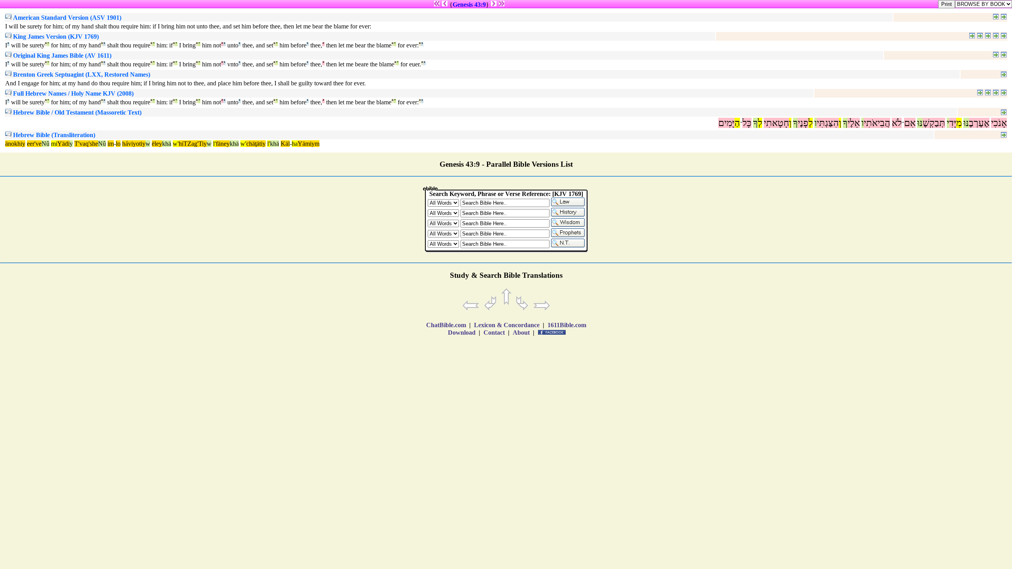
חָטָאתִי (776, 123)
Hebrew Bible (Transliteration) (53, 135)
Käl (285, 143)
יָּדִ (952, 123)
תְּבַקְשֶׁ (934, 123)
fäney (223, 143)
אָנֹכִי (999, 123)
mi (54, 143)
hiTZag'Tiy (193, 143)
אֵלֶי (854, 123)
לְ (810, 123)
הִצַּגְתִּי (828, 123)
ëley (157, 143)
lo (118, 143)
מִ (959, 123)
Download (461, 332)
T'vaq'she (86, 143)
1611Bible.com (567, 325)
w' (176, 143)
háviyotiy (133, 143)
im (111, 143)
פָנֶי (803, 123)
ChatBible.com (446, 325)
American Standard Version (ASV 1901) (66, 17)
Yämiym (308, 143)
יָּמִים (726, 123)
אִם (910, 123)
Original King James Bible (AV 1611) (61, 55)
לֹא (897, 123)
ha (295, 143)
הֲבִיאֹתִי (877, 123)
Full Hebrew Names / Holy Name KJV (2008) (72, 93)
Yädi (63, 143)
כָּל (746, 123)
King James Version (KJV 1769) (55, 36)
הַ (737, 123)
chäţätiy (256, 143)
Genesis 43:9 (469, 4)
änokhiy (15, 143)
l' (214, 143)
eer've (34, 143)
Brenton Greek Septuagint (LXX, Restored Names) (80, 74)
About (521, 332)
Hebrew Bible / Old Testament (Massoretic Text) (76, 112)
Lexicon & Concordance (506, 325)
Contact (494, 332)
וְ (840, 123)
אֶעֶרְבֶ (979, 123)
